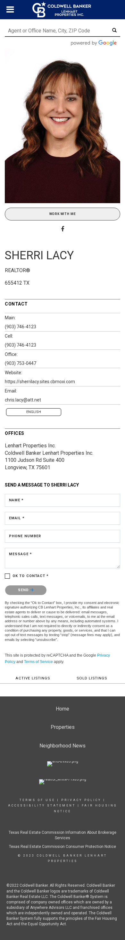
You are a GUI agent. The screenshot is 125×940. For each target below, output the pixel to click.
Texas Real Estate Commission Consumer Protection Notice (62, 846)
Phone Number (25, 536)
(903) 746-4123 (20, 326)
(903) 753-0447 (20, 363)
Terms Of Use (37, 800)
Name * (16, 500)
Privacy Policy (81, 800)
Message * (20, 554)
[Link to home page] (62, 9)
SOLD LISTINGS (92, 678)
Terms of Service (38, 662)
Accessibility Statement (42, 805)
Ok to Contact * (31, 576)
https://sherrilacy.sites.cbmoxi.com (40, 381)
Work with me (62, 214)
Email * (17, 518)
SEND (24, 590)
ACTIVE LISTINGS (32, 678)
